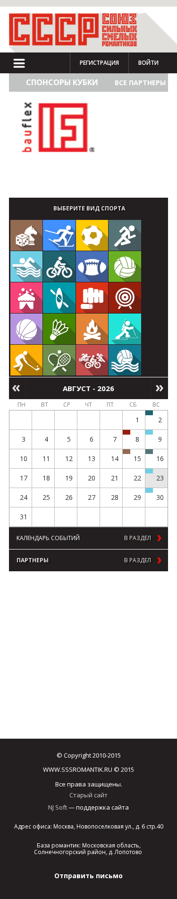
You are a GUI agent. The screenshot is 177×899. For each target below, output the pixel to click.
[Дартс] (125, 297)
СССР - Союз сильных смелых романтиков (77, 29)
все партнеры (140, 82)
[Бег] (125, 235)
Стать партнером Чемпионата (51, 177)
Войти (148, 63)
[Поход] (92, 329)
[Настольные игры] (26, 235)
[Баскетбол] (26, 329)
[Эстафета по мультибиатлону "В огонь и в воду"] (149, 471)
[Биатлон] (125, 329)
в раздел (137, 538)
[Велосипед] (59, 266)
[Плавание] (26, 266)
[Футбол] (92, 235)
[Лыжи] (59, 235)
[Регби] (92, 266)
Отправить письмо (88, 875)
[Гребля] (59, 297)
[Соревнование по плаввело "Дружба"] (149, 412)
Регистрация (99, 63)
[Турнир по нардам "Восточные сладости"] (126, 451)
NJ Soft (57, 807)
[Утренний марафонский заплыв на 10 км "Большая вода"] (149, 490)
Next (160, 388)
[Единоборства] (92, 297)
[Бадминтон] (59, 329)
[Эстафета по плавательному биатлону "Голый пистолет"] (149, 432)
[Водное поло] (125, 360)
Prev (17, 388)
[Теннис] (59, 360)
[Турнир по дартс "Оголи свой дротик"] (126, 432)
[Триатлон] (92, 360)
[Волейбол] (125, 266)
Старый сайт (88, 795)
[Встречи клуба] (26, 297)
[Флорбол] (26, 360)
